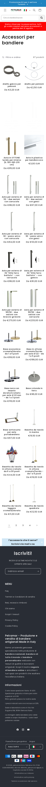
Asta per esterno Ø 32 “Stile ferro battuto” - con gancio (34, 274)
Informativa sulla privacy (24, 777)
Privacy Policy (11, 620)
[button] (5, 10)
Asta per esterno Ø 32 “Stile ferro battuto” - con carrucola (12, 274)
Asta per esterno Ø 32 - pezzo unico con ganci (34, 236)
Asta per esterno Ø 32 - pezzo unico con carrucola (12, 236)
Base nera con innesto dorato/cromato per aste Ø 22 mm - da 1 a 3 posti (12, 393)
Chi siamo (10, 608)
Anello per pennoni (34, 84)
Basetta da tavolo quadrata (34, 507)
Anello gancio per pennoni (12, 85)
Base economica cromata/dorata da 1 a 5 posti (11, 351)
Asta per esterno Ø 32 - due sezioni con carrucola (12, 199)
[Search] (42, 17)
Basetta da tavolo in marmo (34, 431)
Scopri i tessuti (12, 614)
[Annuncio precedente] (5, 3)
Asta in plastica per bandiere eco (34, 159)
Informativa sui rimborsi (24, 773)
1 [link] (9, 525)
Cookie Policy (11, 626)
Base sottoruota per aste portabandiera (11, 432)
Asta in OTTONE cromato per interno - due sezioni (34, 124)
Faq (7, 591)
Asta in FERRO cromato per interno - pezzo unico (12, 124)
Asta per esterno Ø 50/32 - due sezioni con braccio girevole (12, 313)
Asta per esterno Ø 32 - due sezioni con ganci (34, 199)
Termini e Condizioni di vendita (20, 597)
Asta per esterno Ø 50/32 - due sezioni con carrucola (34, 313)
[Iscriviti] (38, 571)
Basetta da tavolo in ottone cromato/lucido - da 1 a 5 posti (34, 470)
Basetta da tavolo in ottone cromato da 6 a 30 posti (11, 469)
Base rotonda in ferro (34, 389)
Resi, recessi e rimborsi (16, 602)
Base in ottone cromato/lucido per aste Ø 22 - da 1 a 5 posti (34, 352)
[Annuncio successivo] (41, 3)
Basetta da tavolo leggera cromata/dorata (11, 508)
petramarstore (19, 765)
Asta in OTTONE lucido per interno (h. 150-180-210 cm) (12, 161)
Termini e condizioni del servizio (24, 781)
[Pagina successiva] (37, 525)
